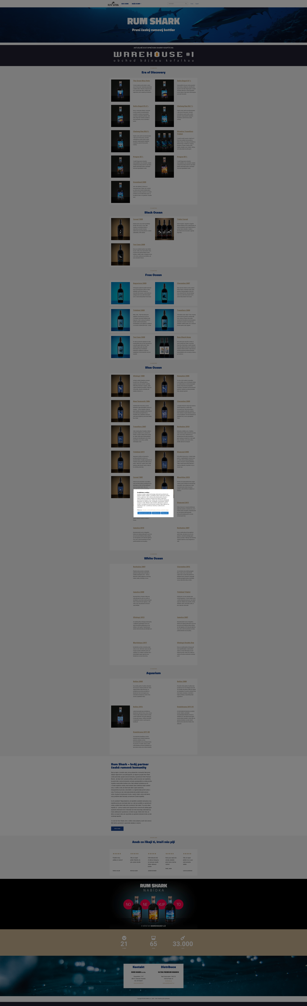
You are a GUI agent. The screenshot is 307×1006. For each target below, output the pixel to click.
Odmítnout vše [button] (156, 513)
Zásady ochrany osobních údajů (160, 510)
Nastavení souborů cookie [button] (144, 513)
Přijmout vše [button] (165, 513)
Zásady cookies (146, 510)
